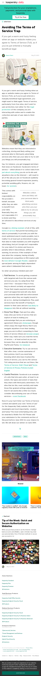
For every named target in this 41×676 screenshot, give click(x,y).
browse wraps (32, 334)
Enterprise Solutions (8, 626)
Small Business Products (10, 593)
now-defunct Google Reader (16, 261)
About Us (11, 655)
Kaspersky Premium (7, 586)
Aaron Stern (9, 55)
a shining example (17, 228)
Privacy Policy (29, 648)
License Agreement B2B (21, 651)
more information (31, 668)
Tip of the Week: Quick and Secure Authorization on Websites (17, 523)
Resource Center (27, 655)
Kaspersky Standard (8, 580)
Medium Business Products (11, 608)
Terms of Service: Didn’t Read (16, 365)
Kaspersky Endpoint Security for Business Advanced (17, 618)
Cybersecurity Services (9, 630)
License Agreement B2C (8, 651)
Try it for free (20, 17)
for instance (24, 345)
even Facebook (19, 396)
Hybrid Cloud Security (8, 639)
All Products (5, 604)
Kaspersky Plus (6, 583)
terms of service (8, 231)
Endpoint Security (7, 636)
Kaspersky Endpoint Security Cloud (12, 601)
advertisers (7, 21)
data (25, 436)
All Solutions (5, 589)
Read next (7, 516)
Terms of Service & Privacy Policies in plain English (20, 368)
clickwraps (26, 323)
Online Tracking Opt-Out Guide (10, 649)
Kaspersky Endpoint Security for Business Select (16, 615)
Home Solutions (7, 576)
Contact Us (4, 655)
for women (11, 186)
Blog (21, 655)
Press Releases (35, 655)
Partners (16, 655)
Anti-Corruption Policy (24, 649)
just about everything (10, 172)
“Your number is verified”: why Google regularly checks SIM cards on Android (14, 506)
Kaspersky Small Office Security (11, 598)
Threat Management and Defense (12, 633)
